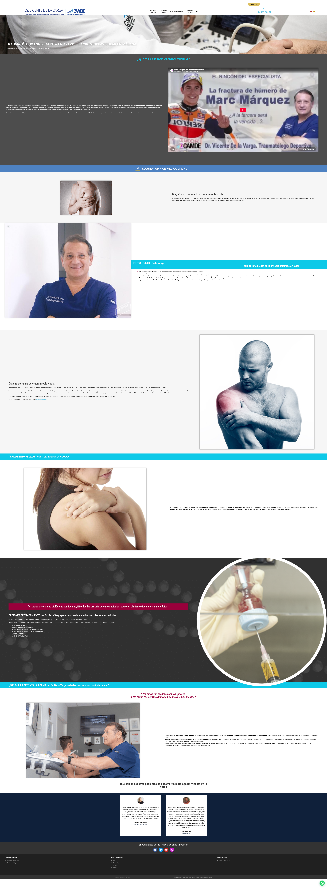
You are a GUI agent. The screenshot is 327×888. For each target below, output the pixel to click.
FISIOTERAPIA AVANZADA (164, 11)
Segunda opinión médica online (164, 168)
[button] (322, 883)
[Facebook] (155, 850)
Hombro (34, 48)
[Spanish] (314, 11)
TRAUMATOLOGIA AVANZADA (153, 11)
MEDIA (197, 11)
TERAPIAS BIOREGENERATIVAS (176, 11)
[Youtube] (166, 850)
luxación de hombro (41, 399)
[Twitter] (161, 850)
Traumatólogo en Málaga (12, 48)
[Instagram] (172, 850)
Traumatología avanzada (25, 48)
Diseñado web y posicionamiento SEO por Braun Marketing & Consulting (193, 877)
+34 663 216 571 (264, 12)
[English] (311, 11)
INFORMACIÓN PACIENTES (190, 11)
